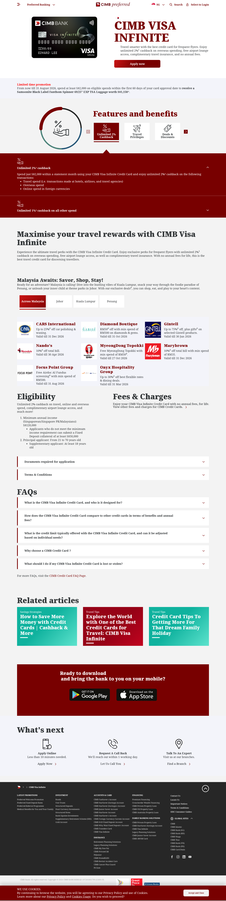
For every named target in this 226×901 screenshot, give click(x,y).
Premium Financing (141, 799)
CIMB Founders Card (103, 828)
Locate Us (174, 800)
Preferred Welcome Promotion (30, 799)
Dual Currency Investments (67, 809)
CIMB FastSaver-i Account (105, 799)
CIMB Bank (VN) (177, 843)
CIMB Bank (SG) (177, 830)
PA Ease (97, 867)
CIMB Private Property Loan (144, 806)
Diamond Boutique (119, 323)
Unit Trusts (60, 802)
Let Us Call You (111, 764)
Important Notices (178, 804)
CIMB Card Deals (177, 849)
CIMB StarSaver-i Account (105, 815)
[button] (88, 132)
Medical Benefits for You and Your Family (35, 809)
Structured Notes (63, 812)
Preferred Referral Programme (30, 806)
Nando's (44, 345)
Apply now (137, 64)
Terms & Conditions (179, 808)
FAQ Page (79, 576)
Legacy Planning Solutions (105, 845)
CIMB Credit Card (60, 576)
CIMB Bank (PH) (177, 846)
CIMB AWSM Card (140, 838)
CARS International (55, 323)
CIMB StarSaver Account (104, 812)
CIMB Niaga (175, 836)
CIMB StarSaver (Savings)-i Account (109, 806)
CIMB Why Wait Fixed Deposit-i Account (111, 825)
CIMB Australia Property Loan (145, 812)
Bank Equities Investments (67, 815)
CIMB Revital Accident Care (105, 861)
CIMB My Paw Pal (101, 848)
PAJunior (98, 855)
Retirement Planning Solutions (107, 842)
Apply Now (45, 764)
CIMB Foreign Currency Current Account (111, 819)
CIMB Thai (175, 840)
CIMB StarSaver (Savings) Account (109, 802)
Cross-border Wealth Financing (146, 802)
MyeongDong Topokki (121, 345)
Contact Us (175, 796)
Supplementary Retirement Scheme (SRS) (73, 819)
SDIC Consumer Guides (181, 812)
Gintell (171, 323)
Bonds (58, 799)
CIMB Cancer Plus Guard (104, 864)
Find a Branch (177, 764)
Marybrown (176, 345)
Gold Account (61, 822)
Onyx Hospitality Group (117, 369)
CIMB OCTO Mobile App (136, 673)
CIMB (172, 823)
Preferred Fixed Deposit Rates (30, 802)
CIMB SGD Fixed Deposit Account (108, 822)
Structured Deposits (64, 806)
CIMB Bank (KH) (177, 833)
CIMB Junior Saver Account (106, 809)
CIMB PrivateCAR (101, 851)
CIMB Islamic (176, 827)
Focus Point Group (54, 367)
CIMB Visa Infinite (37, 787)
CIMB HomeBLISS (101, 858)
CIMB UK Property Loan (142, 809)
